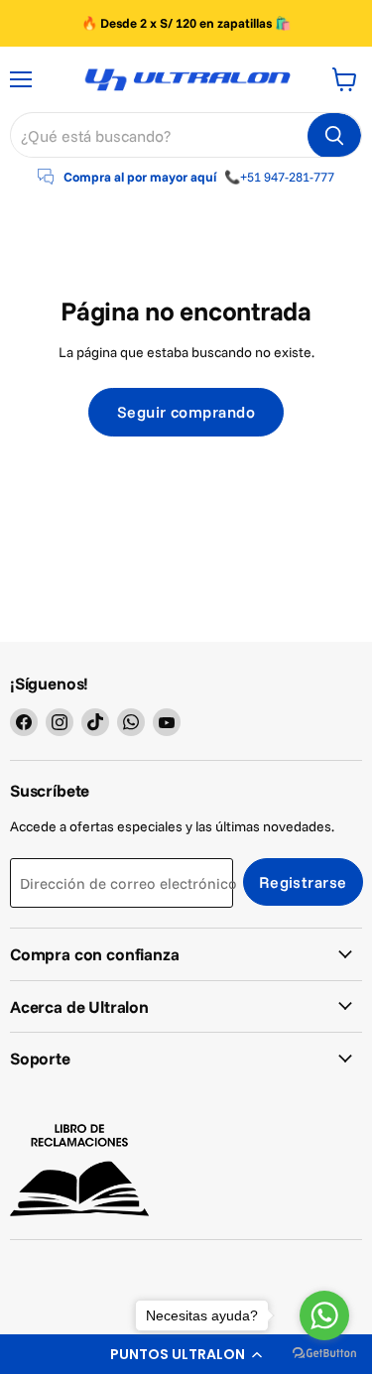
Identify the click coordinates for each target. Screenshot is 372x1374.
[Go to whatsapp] (324, 1315)
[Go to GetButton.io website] (324, 1353)
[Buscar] (334, 136)
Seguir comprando (186, 412)
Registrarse (303, 882)
